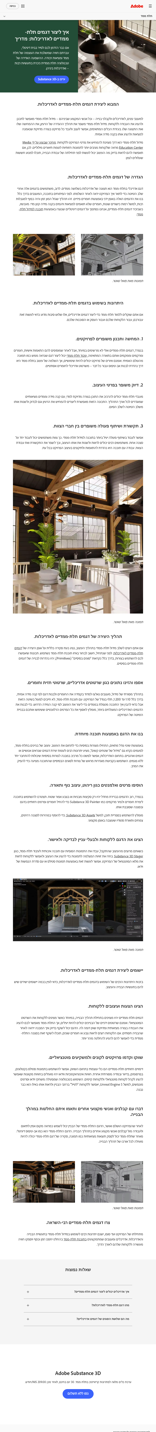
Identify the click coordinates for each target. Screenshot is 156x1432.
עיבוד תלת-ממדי (77, 356)
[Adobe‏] (137, 6)
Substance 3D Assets (80, 815)
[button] (23, 6)
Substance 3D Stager (128, 856)
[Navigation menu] (150, 6)
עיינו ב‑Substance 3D (51, 79)
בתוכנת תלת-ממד (75, 1239)
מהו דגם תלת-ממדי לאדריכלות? (110, 1305)
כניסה (13, 6)
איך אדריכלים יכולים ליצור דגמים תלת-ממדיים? (101, 1292)
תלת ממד (146, 16)
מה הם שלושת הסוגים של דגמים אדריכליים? (102, 1319)
